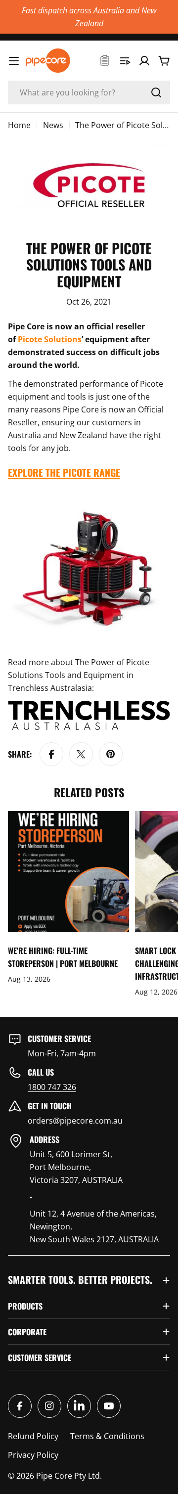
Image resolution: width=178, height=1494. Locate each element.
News (53, 125)
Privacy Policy (33, 1454)
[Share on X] (81, 754)
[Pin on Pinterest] (111, 754)
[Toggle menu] (14, 61)
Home (19, 125)
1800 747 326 (52, 1087)
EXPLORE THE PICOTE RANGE (64, 472)
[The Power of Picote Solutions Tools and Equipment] (89, 494)
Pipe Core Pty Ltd (68, 1475)
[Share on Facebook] (51, 754)
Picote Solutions (50, 339)
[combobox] (89, 92)
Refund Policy (33, 1436)
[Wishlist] (105, 60)
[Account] (144, 61)
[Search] (156, 92)
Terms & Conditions (107, 1436)
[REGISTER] (125, 61)
